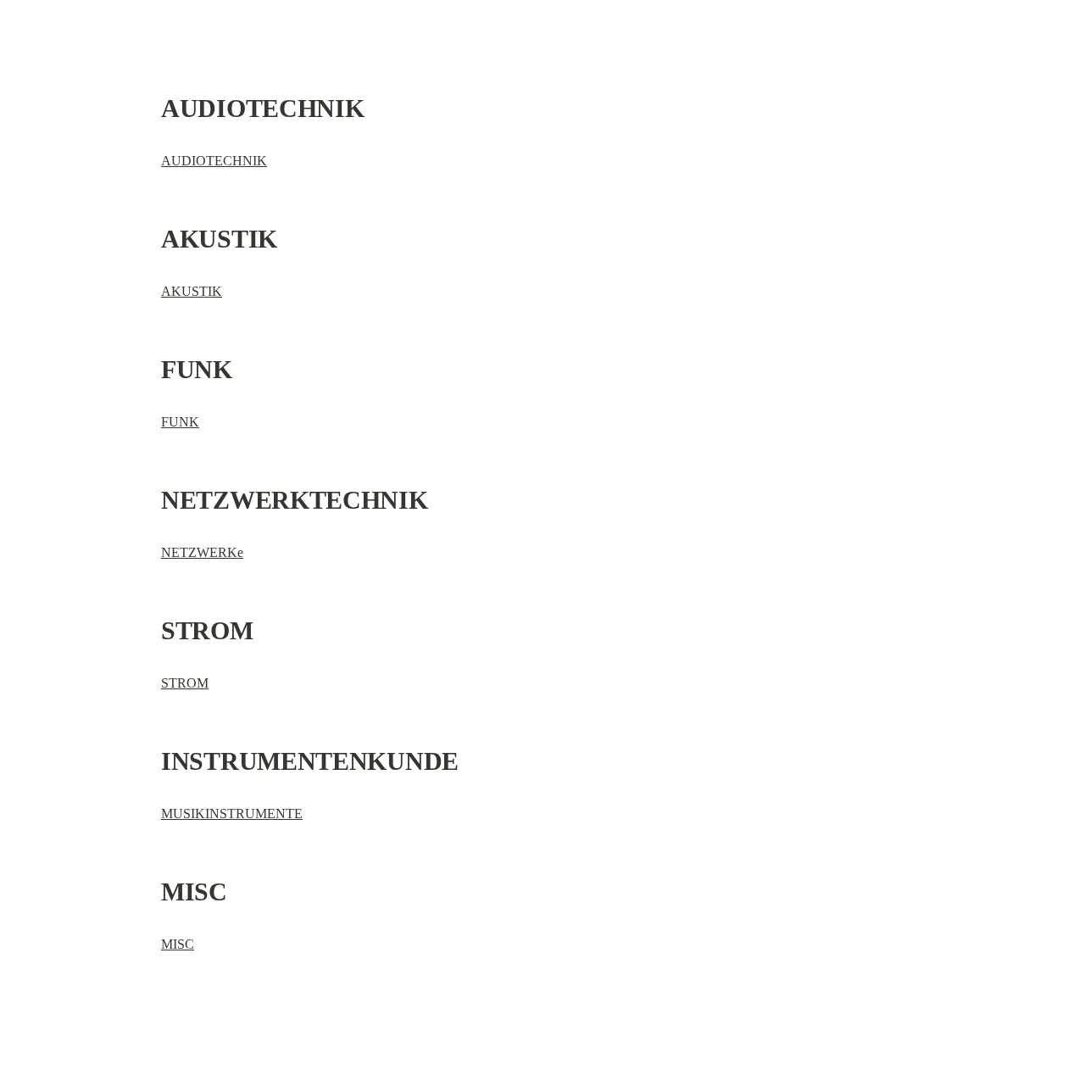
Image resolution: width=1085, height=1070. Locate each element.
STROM (185, 683)
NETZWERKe (202, 552)
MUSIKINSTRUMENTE (232, 813)
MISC (177, 944)
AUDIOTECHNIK (214, 160)
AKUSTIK (191, 291)
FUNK (180, 422)
